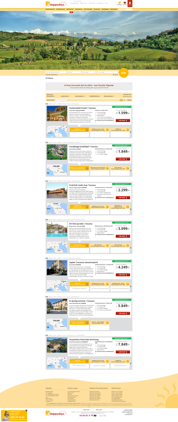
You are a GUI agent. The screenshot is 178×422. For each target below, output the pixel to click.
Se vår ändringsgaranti (117, 397)
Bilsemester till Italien (94, 391)
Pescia (68, 296)
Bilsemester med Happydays (77, 1)
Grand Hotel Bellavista (80, 335)
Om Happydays (75, 3)
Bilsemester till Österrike (95, 393)
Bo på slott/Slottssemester (74, 391)
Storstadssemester (72, 400)
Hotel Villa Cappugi (75, 103)
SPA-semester (71, 398)
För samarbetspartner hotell (52, 395)
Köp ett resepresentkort (117, 394)
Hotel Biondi (78, 258)
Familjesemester (71, 401)
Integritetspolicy (86, 409)
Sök (123, 72)
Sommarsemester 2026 (73, 395)
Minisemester (71, 393)
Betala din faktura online (117, 395)
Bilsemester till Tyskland (95, 395)
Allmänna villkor (99, 409)
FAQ (106, 3)
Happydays (50, 103)
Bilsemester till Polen (94, 400)
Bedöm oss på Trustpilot (117, 391)
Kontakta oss (100, 3)
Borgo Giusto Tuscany (80, 219)
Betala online (83, 3)
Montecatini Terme (71, 258)
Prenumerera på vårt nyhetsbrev (119, 401)
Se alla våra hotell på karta (52, 74)
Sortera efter (50, 100)
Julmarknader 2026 (72, 397)
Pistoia (68, 103)
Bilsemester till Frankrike (95, 394)
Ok (71, 12)
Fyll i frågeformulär (116, 398)
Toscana (64, 103)
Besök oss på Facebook (117, 393)
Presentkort (92, 3)
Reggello (69, 181)
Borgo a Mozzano (70, 219)
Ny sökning (115, 74)
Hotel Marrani (78, 142)
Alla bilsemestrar (49, 391)
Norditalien (59, 103)
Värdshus (70, 394)
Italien (55, 103)
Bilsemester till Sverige (95, 397)
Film (47, 397)
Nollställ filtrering (127, 96)
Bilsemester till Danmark (95, 398)
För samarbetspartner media (52, 394)
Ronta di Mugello (70, 142)
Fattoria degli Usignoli (76, 181)
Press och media (49, 400)
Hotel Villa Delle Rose (75, 296)
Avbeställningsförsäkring (117, 400)
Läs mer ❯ (123, 120)
